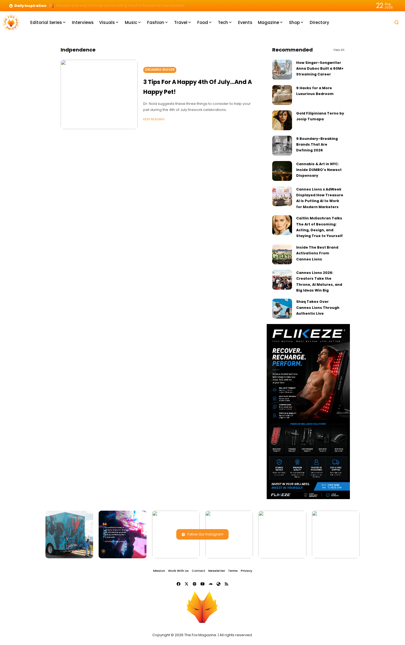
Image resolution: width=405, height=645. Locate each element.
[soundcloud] (210, 584)
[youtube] (202, 584)
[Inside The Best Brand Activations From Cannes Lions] (282, 254)
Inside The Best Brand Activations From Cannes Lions (317, 253)
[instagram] (194, 584)
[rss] (226, 584)
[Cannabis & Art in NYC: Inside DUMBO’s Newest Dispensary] (282, 171)
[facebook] (178, 584)
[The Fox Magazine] (11, 22)
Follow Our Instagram (205, 534)
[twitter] (186, 584)
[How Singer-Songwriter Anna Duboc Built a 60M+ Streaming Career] (282, 70)
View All (338, 50)
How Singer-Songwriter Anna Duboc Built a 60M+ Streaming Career (320, 68)
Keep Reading (153, 119)
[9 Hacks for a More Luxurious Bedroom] (282, 95)
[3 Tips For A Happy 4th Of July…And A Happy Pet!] (99, 94)
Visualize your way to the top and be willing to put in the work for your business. (120, 5)
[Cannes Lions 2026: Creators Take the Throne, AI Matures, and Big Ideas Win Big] (282, 280)
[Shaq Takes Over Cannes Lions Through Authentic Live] (282, 309)
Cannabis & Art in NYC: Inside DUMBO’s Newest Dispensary (319, 170)
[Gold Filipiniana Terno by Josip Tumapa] (282, 120)
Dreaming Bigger (160, 69)
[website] (218, 584)
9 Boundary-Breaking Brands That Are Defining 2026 (317, 144)
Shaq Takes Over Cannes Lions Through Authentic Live (317, 307)
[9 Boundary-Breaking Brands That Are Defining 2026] (282, 146)
